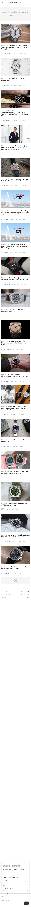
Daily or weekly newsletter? (10, 877)
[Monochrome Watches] (15, 2)
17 (3, 594)
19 (10, 594)
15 (24, 591)
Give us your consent (8, 893)
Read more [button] (5, 900)
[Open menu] (28, 2)
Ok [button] (26, 903)
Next (27, 597)
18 (6, 594)
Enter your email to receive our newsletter (14, 869)
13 (17, 591)
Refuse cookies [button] (18, 903)
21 (21, 594)
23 (28, 594)
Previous (4, 597)
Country (5, 885)
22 (24, 594)
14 (21, 591)
